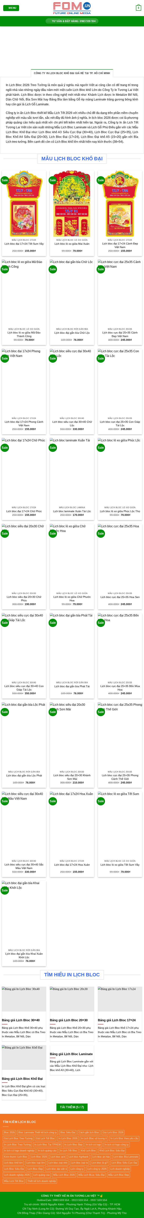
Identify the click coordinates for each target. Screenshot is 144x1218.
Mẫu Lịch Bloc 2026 (64, 1174)
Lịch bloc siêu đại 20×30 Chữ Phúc (24, 598)
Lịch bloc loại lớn (35, 1162)
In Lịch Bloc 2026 (67, 1138)
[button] (11, 8)
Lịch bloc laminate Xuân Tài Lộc (72, 511)
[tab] (72, 73)
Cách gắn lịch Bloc (89, 1132)
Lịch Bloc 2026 (39, 1156)
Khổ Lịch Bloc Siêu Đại (112, 1150)
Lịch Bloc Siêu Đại (14, 1168)
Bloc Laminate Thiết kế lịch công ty (37, 1132)
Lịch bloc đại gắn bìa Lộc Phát (24, 775)
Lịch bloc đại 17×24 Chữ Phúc (24, 511)
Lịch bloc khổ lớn (13, 1162)
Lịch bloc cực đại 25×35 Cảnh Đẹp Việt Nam (120, 334)
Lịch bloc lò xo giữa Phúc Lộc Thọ (120, 511)
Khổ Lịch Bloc (88, 1150)
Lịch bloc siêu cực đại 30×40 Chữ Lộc (72, 423)
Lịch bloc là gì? (100, 1162)
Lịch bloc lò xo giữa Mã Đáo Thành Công (24, 334)
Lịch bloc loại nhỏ (57, 1162)
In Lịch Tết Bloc (68, 1150)
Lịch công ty (77, 1168)
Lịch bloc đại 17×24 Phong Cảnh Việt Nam (24, 423)
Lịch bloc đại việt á (56, 1168)
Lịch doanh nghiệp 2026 (17, 1174)
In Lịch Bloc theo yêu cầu (124, 1138)
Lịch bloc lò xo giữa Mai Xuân (72, 243)
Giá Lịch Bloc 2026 (113, 1132)
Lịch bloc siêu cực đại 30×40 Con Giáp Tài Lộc (24, 688)
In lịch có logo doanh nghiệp (19, 1150)
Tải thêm (72, 1107)
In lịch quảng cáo (47, 1150)
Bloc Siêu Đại (67, 1132)
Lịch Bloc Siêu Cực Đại (124, 1162)
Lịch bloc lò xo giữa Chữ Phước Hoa (72, 598)
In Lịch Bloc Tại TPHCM (47, 1144)
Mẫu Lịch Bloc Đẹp (118, 1174)
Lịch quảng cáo (41, 1174)
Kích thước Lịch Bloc (15, 1156)
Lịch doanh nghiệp (120, 1168)
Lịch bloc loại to (79, 1162)
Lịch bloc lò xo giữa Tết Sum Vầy (120, 864)
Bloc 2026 (9, 1132)
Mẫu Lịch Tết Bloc (14, 1181)
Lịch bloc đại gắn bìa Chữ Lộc (72, 332)
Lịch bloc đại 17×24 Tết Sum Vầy (24, 243)
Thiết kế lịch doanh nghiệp (41, 1181)
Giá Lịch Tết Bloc (45, 1138)
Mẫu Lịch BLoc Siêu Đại (91, 1174)
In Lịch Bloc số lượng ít (94, 1138)
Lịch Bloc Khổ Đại (18, 132)
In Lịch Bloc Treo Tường (17, 1144)
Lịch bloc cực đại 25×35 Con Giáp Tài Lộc (120, 423)
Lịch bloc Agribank (78, 1156)
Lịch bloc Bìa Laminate (125, 1156)
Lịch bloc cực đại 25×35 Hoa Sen (120, 597)
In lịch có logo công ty (117, 1144)
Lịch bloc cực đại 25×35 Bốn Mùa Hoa (120, 688)
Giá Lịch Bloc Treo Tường (18, 1138)
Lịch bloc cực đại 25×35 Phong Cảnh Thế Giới (120, 777)
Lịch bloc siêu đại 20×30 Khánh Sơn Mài (72, 777)
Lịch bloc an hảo (101, 1156)
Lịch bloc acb (58, 1156)
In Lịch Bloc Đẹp (73, 1144)
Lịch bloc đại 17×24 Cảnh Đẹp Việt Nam (120, 245)
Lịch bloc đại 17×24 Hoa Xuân (72, 864)
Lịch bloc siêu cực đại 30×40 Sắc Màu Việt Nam (24, 866)
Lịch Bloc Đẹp (35, 1168)
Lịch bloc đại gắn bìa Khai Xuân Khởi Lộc (24, 955)
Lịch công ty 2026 (96, 1168)
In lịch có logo (93, 1144)
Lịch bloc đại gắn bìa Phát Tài (72, 686)
